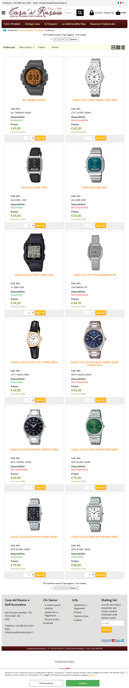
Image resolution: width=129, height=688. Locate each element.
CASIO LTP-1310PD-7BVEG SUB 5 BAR (95, 100)
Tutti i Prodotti (12, 24)
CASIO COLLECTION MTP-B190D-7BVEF (94, 537)
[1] (29, 138)
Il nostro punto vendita (52, 607)
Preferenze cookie (64, 661)
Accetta (83, 683)
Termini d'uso (81, 616)
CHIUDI (126, 672)
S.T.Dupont (51, 24)
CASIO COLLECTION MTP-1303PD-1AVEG (34, 449)
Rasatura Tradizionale (102, 24)
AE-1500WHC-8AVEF (34, 100)
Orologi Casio (32, 24)
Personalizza (46, 683)
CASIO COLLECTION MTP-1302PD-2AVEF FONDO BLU (95, 364)
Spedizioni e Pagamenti (51, 614)
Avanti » (74, 39)
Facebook (48, 623)
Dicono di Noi (52, 619)
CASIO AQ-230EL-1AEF (34, 187)
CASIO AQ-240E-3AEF (94, 187)
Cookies (91, 675)
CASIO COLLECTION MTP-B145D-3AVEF (94, 449)
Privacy (77, 612)
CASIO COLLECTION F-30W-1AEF (34, 275)
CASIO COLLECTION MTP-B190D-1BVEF (34, 537)
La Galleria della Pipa (74, 24)
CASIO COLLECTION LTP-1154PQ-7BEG (34, 362)
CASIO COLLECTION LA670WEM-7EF (94, 275)
